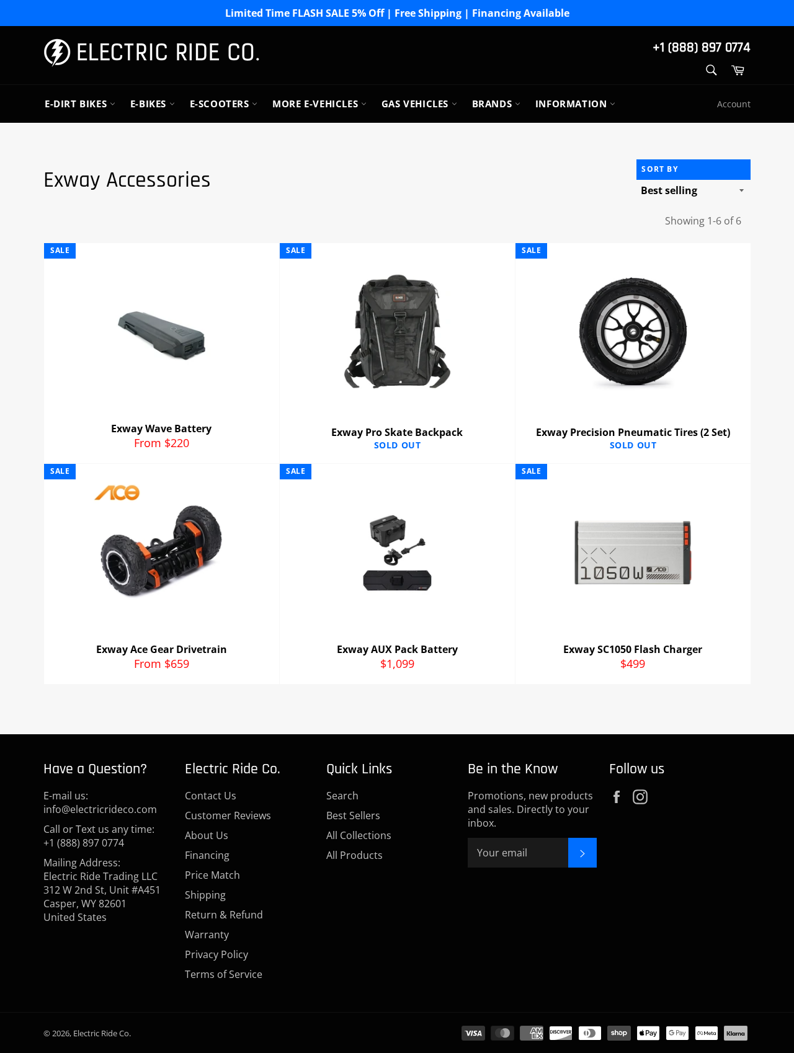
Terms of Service (223, 974)
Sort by (659, 169)
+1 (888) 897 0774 (702, 47)
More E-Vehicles (316, 103)
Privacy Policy (216, 954)
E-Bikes (149, 103)
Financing (207, 855)
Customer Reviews (228, 815)
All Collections (358, 835)
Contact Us (210, 795)
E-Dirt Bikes (77, 103)
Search (342, 795)
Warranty (207, 934)
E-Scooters (221, 103)
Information (572, 103)
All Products (354, 855)
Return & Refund (224, 915)
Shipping (205, 895)
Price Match (212, 875)
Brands (493, 103)
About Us (206, 835)
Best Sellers (353, 815)
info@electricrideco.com (100, 809)
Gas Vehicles (416, 103)
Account (734, 104)
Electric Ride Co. (102, 1033)
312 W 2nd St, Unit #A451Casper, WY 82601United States (102, 903)
